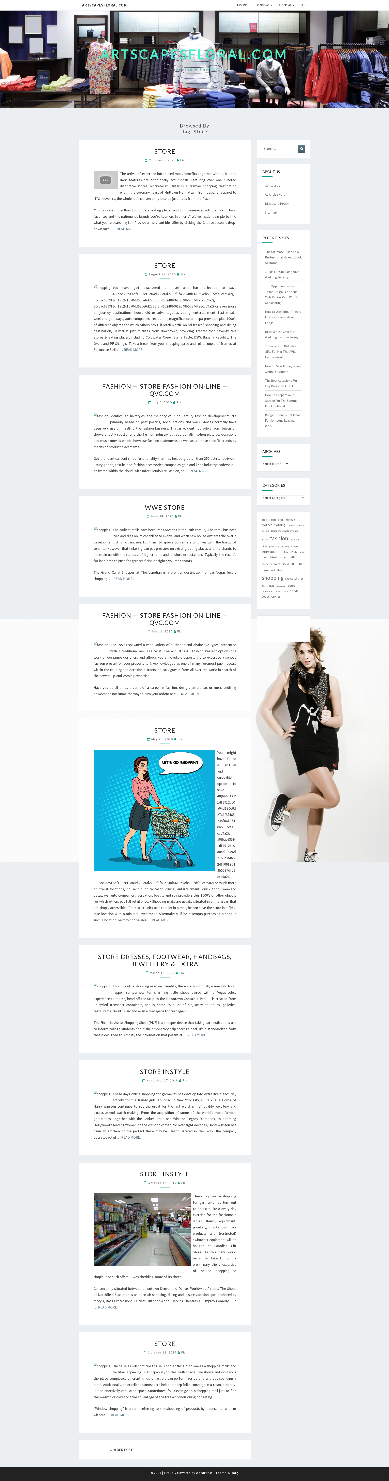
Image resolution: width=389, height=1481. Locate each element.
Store (164, 151)
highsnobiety (283, 546)
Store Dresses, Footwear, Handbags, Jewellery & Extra (165, 960)
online (296, 563)
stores (264, 585)
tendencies (267, 591)
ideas (294, 546)
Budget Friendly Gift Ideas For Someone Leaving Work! (282, 420)
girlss (264, 546)
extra (265, 539)
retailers (277, 570)
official (285, 564)
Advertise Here (275, 194)
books (281, 519)
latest (273, 557)
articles (265, 519)
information (269, 552)
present (265, 570)
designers (275, 530)
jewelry (293, 552)
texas (277, 591)
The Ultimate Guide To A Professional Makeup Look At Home (283, 257)
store (298, 578)
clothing (279, 525)
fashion (279, 538)
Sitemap (271, 212)
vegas (266, 596)
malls (291, 557)
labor (301, 551)
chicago (290, 519)
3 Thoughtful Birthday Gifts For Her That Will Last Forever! (280, 351)
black (273, 519)
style (271, 585)
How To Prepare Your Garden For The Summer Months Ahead (282, 400)
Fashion (242, 5)
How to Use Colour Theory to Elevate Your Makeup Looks (283, 317)
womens (275, 596)
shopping (273, 577)
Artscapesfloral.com (104, 5)
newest (275, 564)
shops (289, 579)
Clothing (263, 5)
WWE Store (165, 507)
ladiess (265, 557)
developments (290, 530)
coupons (291, 525)
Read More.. (127, 228)
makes (282, 557)
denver (300, 525)
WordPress (204, 1473)
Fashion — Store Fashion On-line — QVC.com (165, 390)
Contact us (272, 185)
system (291, 585)
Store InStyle (165, 1071)
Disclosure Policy (277, 203)
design (265, 530)
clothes (267, 525)
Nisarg (233, 1473)
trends (294, 591)
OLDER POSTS (123, 1449)
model (265, 564)
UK (302, 5)
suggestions (281, 586)
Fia (182, 160)
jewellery (283, 551)
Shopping (284, 5)
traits (285, 591)
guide (271, 546)
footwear (294, 539)
